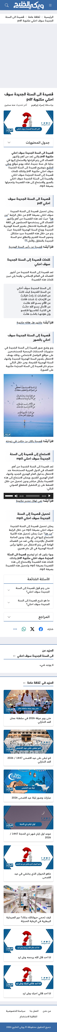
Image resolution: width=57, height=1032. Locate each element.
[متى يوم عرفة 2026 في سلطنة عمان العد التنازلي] (28, 708)
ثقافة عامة (34, 16)
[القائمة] (50, 5)
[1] (26, 240)
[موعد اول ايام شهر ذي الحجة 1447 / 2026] (28, 824)
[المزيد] (15, 629)
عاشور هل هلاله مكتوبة (29, 322)
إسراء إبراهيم (37, 105)
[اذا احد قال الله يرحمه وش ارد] (28, 945)
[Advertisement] (28, 54)
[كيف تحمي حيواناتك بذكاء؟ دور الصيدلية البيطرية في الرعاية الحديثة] (28, 905)
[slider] (9, 495)
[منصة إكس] (32, 629)
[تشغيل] (49, 495)
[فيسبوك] (40, 629)
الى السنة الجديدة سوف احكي (35, 655)
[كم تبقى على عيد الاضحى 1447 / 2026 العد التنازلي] (28, 748)
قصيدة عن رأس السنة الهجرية (25, 246)
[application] (28, 496)
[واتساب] (23, 629)
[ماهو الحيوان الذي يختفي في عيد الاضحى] (28, 863)
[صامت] (16, 495)
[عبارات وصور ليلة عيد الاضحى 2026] (28, 786)
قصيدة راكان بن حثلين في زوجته (24, 441)
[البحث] (7, 5)
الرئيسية (48, 16)
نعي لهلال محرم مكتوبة (29, 500)
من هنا (48, 533)
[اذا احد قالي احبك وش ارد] (28, 981)
